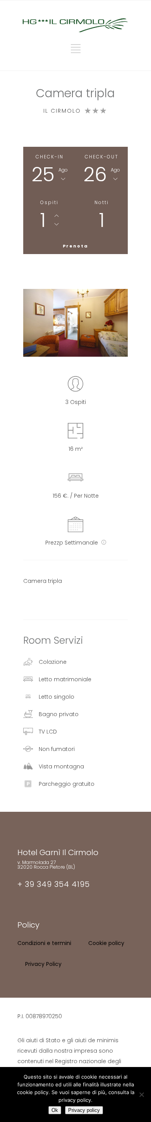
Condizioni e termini (44, 943)
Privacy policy (84, 1110)
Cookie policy (106, 943)
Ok (54, 1110)
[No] (141, 1094)
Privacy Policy (43, 964)
